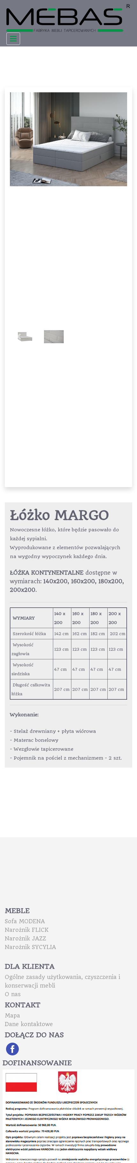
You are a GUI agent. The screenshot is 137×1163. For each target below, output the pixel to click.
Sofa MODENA (25, 921)
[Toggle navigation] (13, 38)
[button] (118, 139)
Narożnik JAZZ (25, 938)
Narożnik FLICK (26, 930)
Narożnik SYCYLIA (30, 947)
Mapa (12, 1015)
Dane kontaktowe (29, 1024)
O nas (13, 994)
